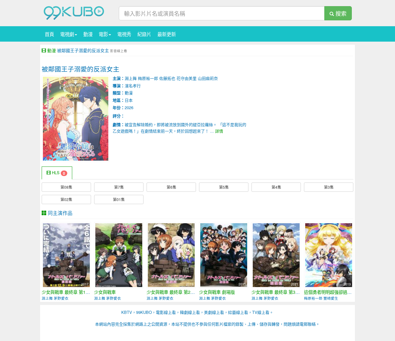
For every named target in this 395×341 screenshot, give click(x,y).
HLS (58, 173)
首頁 (49, 34)
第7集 (119, 187)
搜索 (340, 13)
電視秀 (124, 34)
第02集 (66, 199)
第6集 (171, 187)
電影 (103, 34)
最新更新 (166, 34)
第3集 (329, 187)
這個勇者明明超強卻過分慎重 (332, 292)
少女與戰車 (105, 292)
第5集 (224, 187)
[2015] (223, 254)
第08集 (66, 187)
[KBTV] (74, 12)
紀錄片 (144, 34)
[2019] (171, 254)
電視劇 (67, 34)
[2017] (66, 254)
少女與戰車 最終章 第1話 (66, 292)
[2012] (118, 254)
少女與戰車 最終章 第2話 (171, 292)
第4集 (276, 187)
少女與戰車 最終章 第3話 (276, 292)
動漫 (88, 34)
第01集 (119, 199)
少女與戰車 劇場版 (217, 292)
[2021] (276, 254)
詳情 (219, 131)
